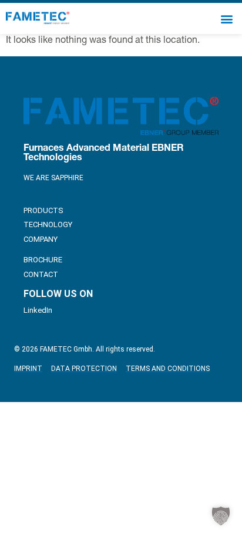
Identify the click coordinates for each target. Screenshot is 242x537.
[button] (226, 18)
